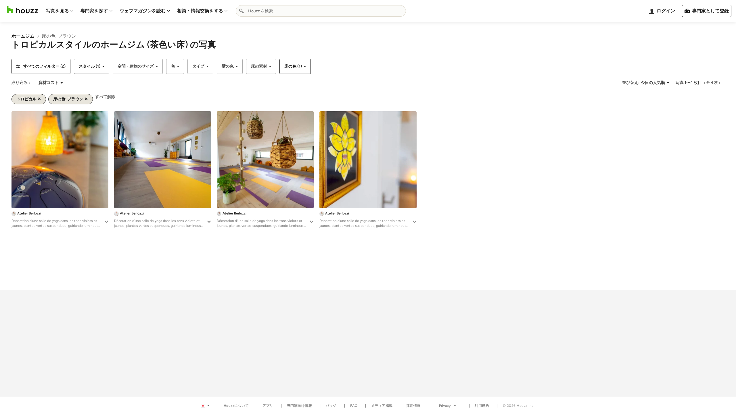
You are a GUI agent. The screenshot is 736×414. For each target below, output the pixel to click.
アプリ (267, 406)
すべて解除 (105, 96)
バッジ (331, 406)
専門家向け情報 (299, 406)
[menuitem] (60, 11)
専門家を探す (94, 11)
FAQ (354, 406)
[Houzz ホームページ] (22, 9)
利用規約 (482, 406)
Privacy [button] (445, 406)
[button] (41, 66)
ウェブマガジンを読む (143, 11)
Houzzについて (236, 406)
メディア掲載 (382, 406)
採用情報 (413, 406)
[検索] (241, 11)
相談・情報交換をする (200, 11)
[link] (23, 36)
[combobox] (321, 11)
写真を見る (57, 11)
